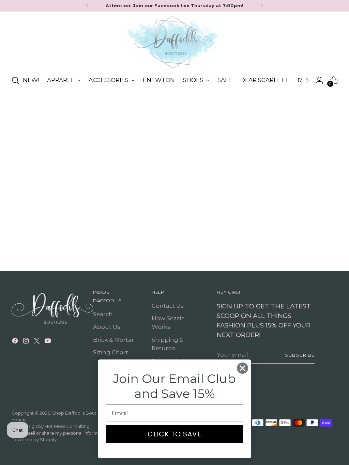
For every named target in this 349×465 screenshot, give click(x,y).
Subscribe (300, 355)
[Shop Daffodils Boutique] (174, 42)
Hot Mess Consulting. (68, 426)
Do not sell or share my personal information (60, 433)
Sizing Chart (110, 352)
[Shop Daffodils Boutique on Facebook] (16, 342)
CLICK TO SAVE (174, 434)
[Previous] (87, 6)
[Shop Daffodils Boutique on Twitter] (37, 342)
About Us (106, 326)
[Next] (261, 6)
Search (103, 314)
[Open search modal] (15, 80)
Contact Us (168, 305)
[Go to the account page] (319, 80)
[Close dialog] (242, 368)
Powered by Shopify (34, 439)
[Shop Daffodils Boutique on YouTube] (48, 342)
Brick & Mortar (113, 339)
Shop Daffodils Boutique (79, 413)
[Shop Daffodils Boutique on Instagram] (26, 342)
